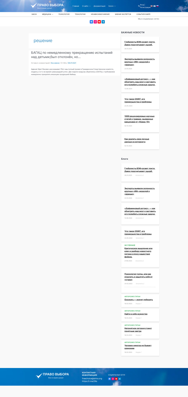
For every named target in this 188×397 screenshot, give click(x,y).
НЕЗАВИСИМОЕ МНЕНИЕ (100, 14)
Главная (76, 6)
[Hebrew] (154, 6)
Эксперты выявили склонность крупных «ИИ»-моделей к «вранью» (139, 62)
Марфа (138, 303)
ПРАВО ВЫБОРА (50, 5)
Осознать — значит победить (138, 299)
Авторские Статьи (132, 296)
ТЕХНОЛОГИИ (80, 14)
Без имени (55, 63)
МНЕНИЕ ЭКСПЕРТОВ (123, 14)
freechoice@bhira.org (92, 378)
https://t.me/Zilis (89, 381)
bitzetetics (139, 175)
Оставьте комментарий (40, 63)
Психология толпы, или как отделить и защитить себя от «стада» (138, 277)
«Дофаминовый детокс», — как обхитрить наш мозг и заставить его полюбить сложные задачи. (140, 82)
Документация (99, 6)
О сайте (85, 6)
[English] (151, 6)
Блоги (111, 6)
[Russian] (157, 6)
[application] (89, 6)
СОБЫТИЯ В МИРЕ (143, 14)
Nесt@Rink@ (129, 245)
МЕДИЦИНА (46, 14)
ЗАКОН (34, 14)
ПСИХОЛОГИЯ (64, 14)
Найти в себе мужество (135, 314)
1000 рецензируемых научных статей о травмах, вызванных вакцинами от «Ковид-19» (139, 119)
